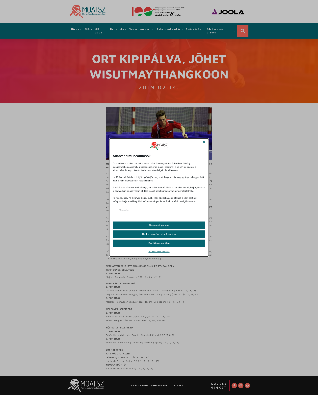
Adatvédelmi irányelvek (159, 251)
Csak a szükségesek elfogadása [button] (159, 234)
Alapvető (124, 210)
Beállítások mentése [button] (159, 243)
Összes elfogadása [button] (159, 225)
